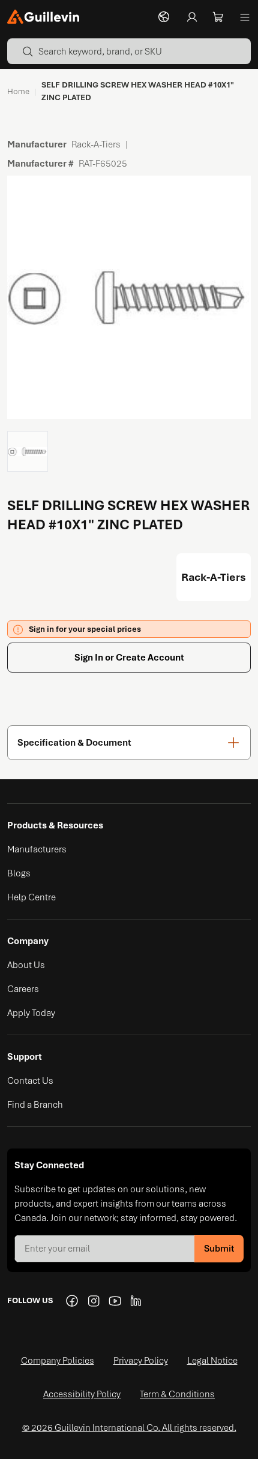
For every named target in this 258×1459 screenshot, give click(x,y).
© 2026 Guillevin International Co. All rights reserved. (129, 1428)
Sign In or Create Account (129, 658)
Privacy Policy (140, 1361)
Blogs (19, 873)
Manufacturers (37, 849)
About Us (26, 965)
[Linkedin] (137, 1301)
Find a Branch (35, 1105)
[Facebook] (72, 1301)
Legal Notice (212, 1361)
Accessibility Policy (82, 1394)
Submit (219, 1249)
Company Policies (57, 1361)
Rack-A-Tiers (213, 577)
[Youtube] (115, 1301)
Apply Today (31, 1013)
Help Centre (31, 897)
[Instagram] (93, 1301)
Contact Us (30, 1081)
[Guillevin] (43, 17)
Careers (23, 989)
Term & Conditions (177, 1394)
